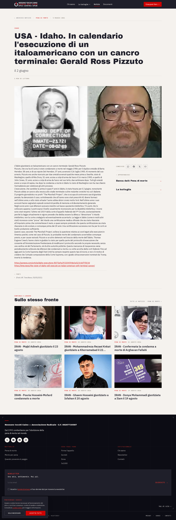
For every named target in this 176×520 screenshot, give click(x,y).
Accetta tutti (35, 513)
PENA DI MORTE (42, 18)
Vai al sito (165, 506)
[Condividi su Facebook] (134, 166)
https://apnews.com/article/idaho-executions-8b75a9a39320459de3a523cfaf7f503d (52, 263)
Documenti (107, 4)
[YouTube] (13, 440)
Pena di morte (11, 450)
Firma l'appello (67, 450)
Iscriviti (64, 455)
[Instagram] (25, 440)
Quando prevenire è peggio (16, 459)
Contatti (121, 459)
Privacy (148, 516)
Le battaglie (83, 4)
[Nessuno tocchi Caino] (26, 4)
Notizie (97, 4)
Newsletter (122, 455)
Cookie (158, 516)
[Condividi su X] (139, 166)
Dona (63, 459)
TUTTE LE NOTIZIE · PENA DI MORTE (146, 301)
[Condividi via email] (145, 166)
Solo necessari (14, 513)
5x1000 (64, 463)
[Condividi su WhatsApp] (128, 166)
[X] (7, 440)
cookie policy (17, 508)
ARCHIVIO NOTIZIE (22, 18)
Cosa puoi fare (151, 4)
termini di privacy (24, 489)
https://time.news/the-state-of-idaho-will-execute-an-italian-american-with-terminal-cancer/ (54, 265)
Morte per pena (11, 455)
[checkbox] (8, 489)
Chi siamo (71, 4)
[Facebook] (19, 440)
